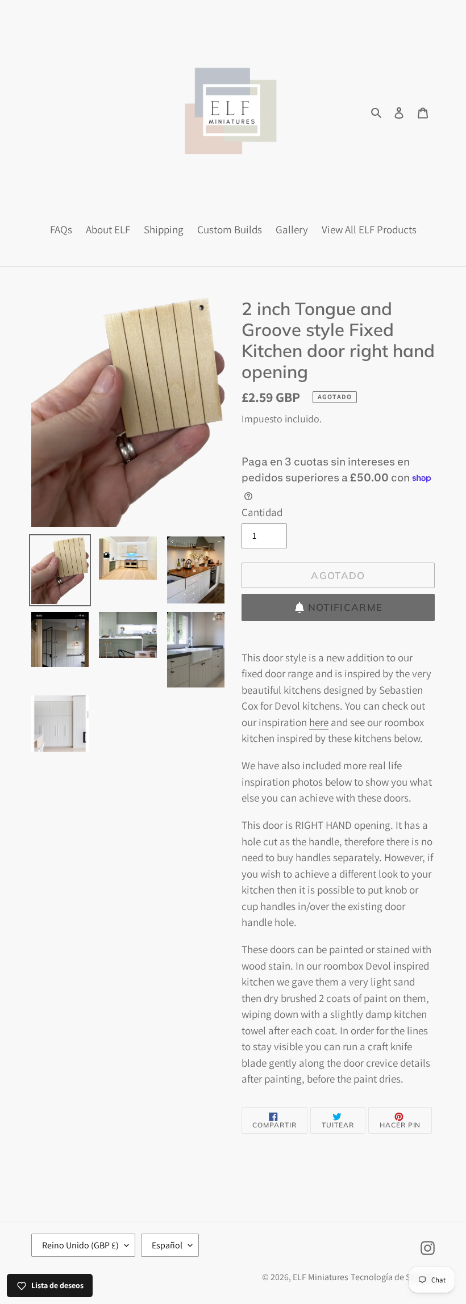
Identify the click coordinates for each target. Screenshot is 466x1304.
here (318, 722)
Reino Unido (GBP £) (80, 1245)
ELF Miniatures (320, 1277)
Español (167, 1245)
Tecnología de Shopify (393, 1277)
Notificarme (345, 607)
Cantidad (262, 512)
